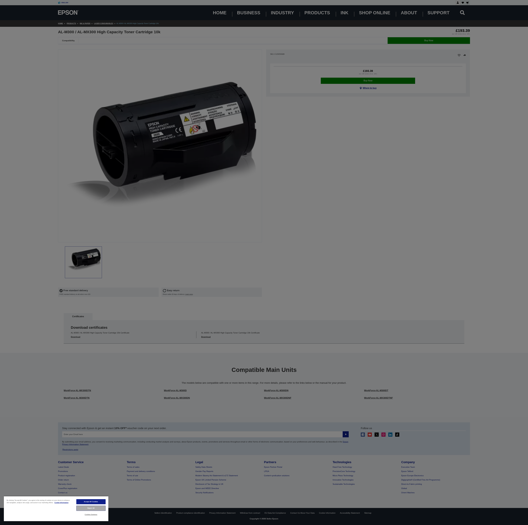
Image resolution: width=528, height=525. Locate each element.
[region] (56, 508)
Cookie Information (61, 502)
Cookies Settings (91, 514)
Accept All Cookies (91, 501)
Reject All (90, 508)
